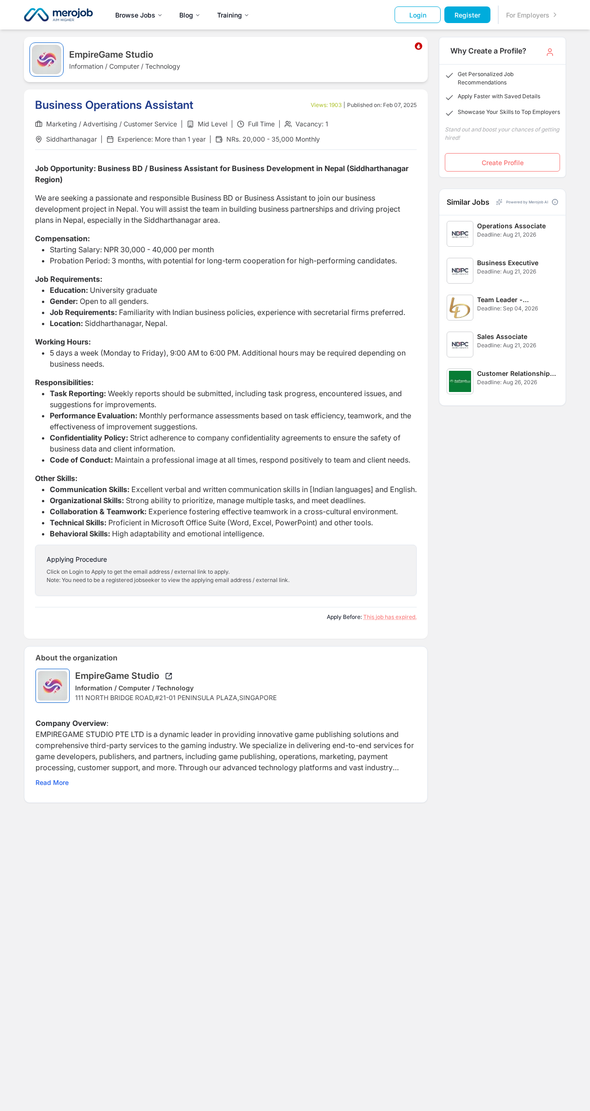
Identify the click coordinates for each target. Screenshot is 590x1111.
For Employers (527, 15)
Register (467, 15)
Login (417, 15)
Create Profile (503, 162)
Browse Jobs (135, 15)
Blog (186, 15)
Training (229, 15)
